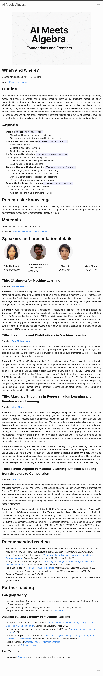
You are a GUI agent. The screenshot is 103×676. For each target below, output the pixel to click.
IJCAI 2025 (95, 4)
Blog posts (22, 657)
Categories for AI (28, 645)
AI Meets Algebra (14, 4)
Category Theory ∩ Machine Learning (42, 641)
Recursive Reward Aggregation (39, 567)
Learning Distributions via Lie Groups (29, 231)
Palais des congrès (18, 82)
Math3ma (59, 610)
